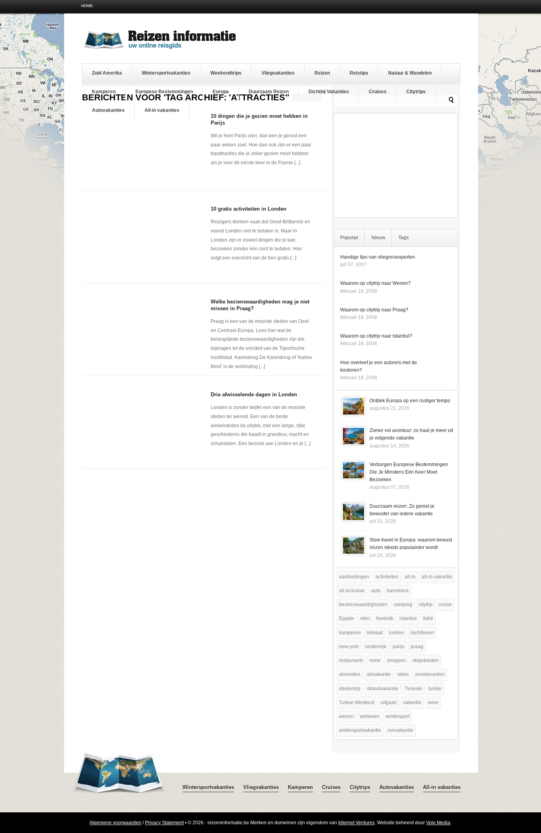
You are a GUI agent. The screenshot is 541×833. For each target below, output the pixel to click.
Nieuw (378, 237)
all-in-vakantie (437, 577)
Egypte (346, 618)
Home (87, 6)
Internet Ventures (356, 822)
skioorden (349, 674)
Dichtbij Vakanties (329, 91)
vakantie (412, 702)
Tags (403, 237)
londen (396, 632)
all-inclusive (352, 590)
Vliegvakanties (278, 73)
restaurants (351, 660)
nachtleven (422, 632)
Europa (221, 91)
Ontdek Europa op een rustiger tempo (410, 400)
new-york (349, 646)
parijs (398, 646)
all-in (410, 577)
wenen (346, 716)
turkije (435, 688)
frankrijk (384, 618)
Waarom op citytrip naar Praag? (374, 310)
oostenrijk (375, 646)
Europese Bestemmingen (164, 91)
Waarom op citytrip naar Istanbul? (376, 336)
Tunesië (413, 688)
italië (428, 618)
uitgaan (389, 702)
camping (403, 604)
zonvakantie (400, 730)
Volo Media (438, 822)
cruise (445, 604)
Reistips (359, 73)
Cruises (378, 91)
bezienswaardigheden (363, 604)
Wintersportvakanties (166, 73)
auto (376, 590)
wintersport (398, 716)
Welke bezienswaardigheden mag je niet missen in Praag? (260, 305)
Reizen (322, 73)
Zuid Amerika (107, 73)
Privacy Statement (164, 822)
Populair (349, 237)
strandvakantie (382, 688)
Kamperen (104, 91)
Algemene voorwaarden (115, 822)
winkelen (369, 716)
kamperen (350, 632)
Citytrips (416, 91)
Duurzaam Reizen (269, 91)
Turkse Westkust (356, 702)
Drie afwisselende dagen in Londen (254, 394)
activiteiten (386, 577)
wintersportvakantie (360, 730)
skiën (403, 674)
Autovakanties (108, 110)
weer (433, 702)
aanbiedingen (354, 577)
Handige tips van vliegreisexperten (377, 257)
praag (417, 646)
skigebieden (425, 660)
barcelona (398, 590)
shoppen (396, 660)
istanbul (408, 618)
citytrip (425, 604)
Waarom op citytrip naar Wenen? (375, 283)
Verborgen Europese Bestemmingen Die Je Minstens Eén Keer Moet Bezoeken (409, 472)
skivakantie (379, 674)
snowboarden (430, 674)
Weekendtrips (226, 73)
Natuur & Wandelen (410, 73)
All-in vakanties (162, 110)
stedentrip (349, 688)
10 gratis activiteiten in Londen (248, 209)
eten (365, 618)
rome (375, 660)
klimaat (375, 632)
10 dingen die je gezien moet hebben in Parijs (259, 119)
